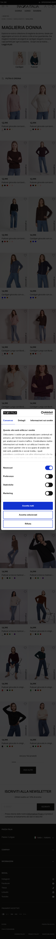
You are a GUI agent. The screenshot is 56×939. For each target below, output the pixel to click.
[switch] (49, 476)
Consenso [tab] (8, 420)
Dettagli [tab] (21, 420)
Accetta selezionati (28, 515)
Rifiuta (28, 524)
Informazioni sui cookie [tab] (41, 420)
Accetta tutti (28, 506)
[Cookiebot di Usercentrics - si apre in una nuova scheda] (41, 413)
